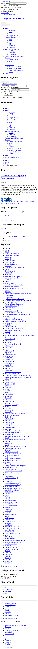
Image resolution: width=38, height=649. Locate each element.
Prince (8, 408)
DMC (7, 512)
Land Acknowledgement (12, 615)
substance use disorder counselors (16, 439)
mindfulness (10, 382)
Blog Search (4, 220)
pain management (11, 405)
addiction (8, 406)
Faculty (11, 32)
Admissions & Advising (12, 49)
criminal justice (10, 500)
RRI (7, 516)
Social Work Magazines (16, 70)
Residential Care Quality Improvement (13, 176)
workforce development (13, 344)
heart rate (8, 424)
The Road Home (11, 505)
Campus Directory (10, 605)
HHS (10, 40)
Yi (6, 457)
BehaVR (8, 472)
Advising (11, 51)
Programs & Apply (10, 37)
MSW (10, 42)
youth (9, 203)
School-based (10, 361)
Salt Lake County (11, 549)
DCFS (18, 203)
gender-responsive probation (14, 299)
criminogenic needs (12, 526)
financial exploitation (12, 533)
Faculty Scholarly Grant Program (16, 465)
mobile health (10, 422)
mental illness (24, 201)
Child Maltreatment (12, 253)
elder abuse (9, 532)
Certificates (12, 47)
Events (11, 72)
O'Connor (9, 257)
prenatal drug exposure (13, 483)
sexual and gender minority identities (17, 436)
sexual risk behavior (12, 490)
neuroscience (10, 561)
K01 (7, 252)
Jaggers (8, 353)
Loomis (8, 280)
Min (7, 349)
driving (8, 493)
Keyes (8, 464)
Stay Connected (9, 65)
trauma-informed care (12, 286)
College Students (11, 264)
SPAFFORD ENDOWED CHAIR (16, 237)
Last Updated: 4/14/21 (8, 647)
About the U (8, 632)
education (9, 342)
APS (7, 535)
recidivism (9, 492)
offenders (9, 525)
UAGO (8, 399)
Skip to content (5, 1)
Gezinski (8, 323)
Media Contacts (9, 634)
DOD (7, 426)
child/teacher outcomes (13, 415)
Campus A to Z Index (11, 603)
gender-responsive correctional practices (18, 300)
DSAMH (9, 537)
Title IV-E (9, 347)
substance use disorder (13, 542)
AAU (7, 403)
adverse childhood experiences (15, 446)
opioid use (9, 476)
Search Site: (4, 3)
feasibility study (10, 302)
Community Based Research (14, 267)
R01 (7, 380)
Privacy (7, 628)
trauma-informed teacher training (16, 413)
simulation (9, 396)
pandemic (9, 462)
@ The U (8, 612)
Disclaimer (8, 627)
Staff (10, 33)
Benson (8, 392)
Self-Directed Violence (13, 255)
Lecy (7, 445)
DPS (7, 499)
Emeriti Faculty (13, 35)
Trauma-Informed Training (14, 304)
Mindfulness (9, 363)
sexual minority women (13, 432)
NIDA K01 (9, 333)
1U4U (8, 259)
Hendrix (8, 450)
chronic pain (10, 384)
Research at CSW (14, 59)
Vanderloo (4, 203)
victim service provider (13, 455)
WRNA (8, 370)
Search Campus (17, 97)
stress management (11, 311)
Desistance (9, 410)
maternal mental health (13, 485)
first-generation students (13, 448)
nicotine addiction (11, 478)
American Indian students (14, 471)
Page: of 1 (13, 211)
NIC (7, 368)
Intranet (7, 613)
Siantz (8, 332)
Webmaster (8, 591)
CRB (7, 269)
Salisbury (9, 366)
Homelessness (10, 271)
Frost (7, 438)
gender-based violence (13, 431)
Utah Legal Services (12, 528)
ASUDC (8, 443)
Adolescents (9, 351)
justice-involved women (13, 372)
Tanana (31, 201)
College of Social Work (12, 18)
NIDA (8, 379)
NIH (7, 559)
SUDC (8, 441)
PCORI (8, 481)
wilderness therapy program (14, 276)
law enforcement (11, 514)
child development (11, 486)
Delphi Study (10, 283)
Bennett (8, 398)
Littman (8, 266)
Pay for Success (11, 547)
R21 (7, 479)
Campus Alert (5, 13)
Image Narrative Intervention (15, 459)
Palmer (8, 248)
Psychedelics (10, 318)
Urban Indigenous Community (15, 321)
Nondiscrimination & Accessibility (15, 625)
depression (9, 434)
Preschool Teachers (12, 306)
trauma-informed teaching (14, 285)
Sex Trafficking (10, 326)
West (13, 203)
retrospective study (11, 278)
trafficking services (11, 452)
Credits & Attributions (11, 630)
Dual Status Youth (11, 354)
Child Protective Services (13, 313)
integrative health (11, 427)
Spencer (8, 281)
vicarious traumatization (13, 453)
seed (7, 420)
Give (6, 73)
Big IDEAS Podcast (15, 68)
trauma (8, 309)
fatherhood (9, 519)
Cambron (9, 359)
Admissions (12, 54)
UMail (7, 610)
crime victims (10, 530)
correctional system (12, 373)
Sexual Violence (11, 262)
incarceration (10, 521)
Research (7, 58)
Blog (6, 164)
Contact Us (8, 589)
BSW (10, 39)
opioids (8, 386)
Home (6, 108)
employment (9, 518)
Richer (8, 316)
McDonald (9, 346)
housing (8, 509)
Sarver (8, 495)
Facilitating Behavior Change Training (17, 375)
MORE (8, 358)
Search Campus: (6, 7)
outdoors (8, 387)
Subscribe (4, 228)
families (8, 511)
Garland (9, 356)
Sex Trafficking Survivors (14, 328)
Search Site (6, 97)
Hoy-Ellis (9, 429)
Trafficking (9, 401)
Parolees (8, 412)
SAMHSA (9, 504)
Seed (8, 325)
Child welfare (10, 339)
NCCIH (8, 474)
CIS (6, 608)
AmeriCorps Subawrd (12, 330)
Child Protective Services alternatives (17, 314)
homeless (8, 507)
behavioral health (9, 201)
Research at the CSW (15, 141)
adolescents (9, 274)
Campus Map (9, 606)
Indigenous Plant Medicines (14, 319)
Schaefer (8, 273)
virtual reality (10, 394)
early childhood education (14, 288)
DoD (7, 563)
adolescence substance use (14, 488)
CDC (7, 250)
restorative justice (11, 467)
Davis (17, 201)
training (8, 340)
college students (11, 460)
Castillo (8, 290)
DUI (7, 497)
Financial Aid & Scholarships (14, 56)
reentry (8, 523)
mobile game (10, 307)
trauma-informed (11, 469)
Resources (12, 52)
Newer (7, 215)
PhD (10, 44)
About (7, 28)
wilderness (9, 419)
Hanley (8, 417)
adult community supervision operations (18, 377)
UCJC (10, 61)
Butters (8, 545)
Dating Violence (11, 260)
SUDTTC (9, 297)
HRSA (8, 292)
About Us (12, 30)
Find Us (7, 588)
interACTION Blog (15, 66)
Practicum (12, 46)
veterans (8, 389)
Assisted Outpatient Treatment (15, 540)
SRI (10, 63)
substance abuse (11, 502)
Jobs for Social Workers (12, 157)
